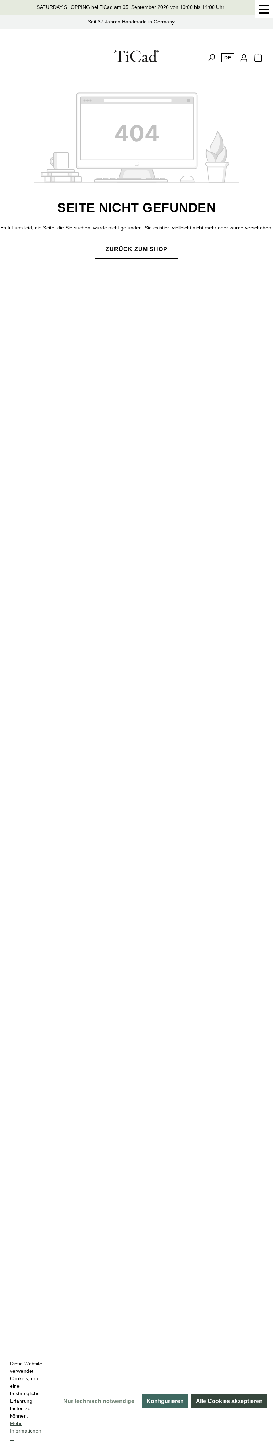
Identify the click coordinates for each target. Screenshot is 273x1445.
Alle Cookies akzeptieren (229, 1401)
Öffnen (264, 9)
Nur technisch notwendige (98, 1401)
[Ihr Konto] (244, 58)
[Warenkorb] (258, 59)
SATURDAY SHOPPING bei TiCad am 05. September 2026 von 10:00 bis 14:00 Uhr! (131, 7)
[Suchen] (211, 57)
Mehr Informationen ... (25, 1430)
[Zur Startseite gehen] (136, 56)
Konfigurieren (165, 1401)
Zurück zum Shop (136, 249)
